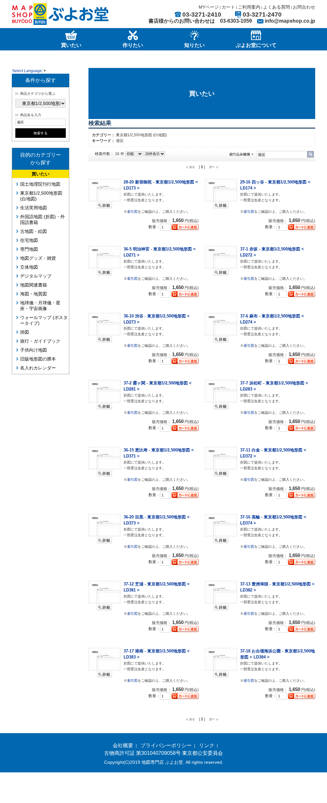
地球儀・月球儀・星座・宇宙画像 (40, 305)
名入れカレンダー (38, 367)
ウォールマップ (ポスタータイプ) (44, 320)
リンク (206, 745)
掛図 (24, 332)
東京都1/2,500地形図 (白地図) (41, 195)
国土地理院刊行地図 (40, 184)
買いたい (40, 173)
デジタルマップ (35, 276)
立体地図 (29, 267)
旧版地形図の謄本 (38, 358)
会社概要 (123, 745)
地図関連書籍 (33, 284)
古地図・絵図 (33, 231)
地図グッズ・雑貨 (38, 258)
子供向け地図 (33, 350)
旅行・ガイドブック (40, 341)
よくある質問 (276, 7)
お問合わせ (304, 7)
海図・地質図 (33, 293)
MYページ (209, 7)
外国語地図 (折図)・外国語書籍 (42, 219)
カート (228, 7)
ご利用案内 (249, 7)
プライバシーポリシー (166, 745)
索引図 (132, 211)
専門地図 (29, 249)
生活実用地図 (33, 207)
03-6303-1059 (236, 21)
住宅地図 (29, 240)
